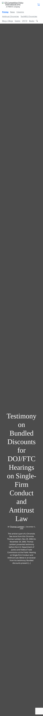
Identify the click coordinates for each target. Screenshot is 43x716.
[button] (38, 4)
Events (17, 21)
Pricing (5, 12)
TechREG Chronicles (29, 16)
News (12, 12)
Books (31, 21)
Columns (20, 12)
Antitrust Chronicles (10, 16)
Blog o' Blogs (7, 21)
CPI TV (24, 21)
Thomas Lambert (17, 526)
